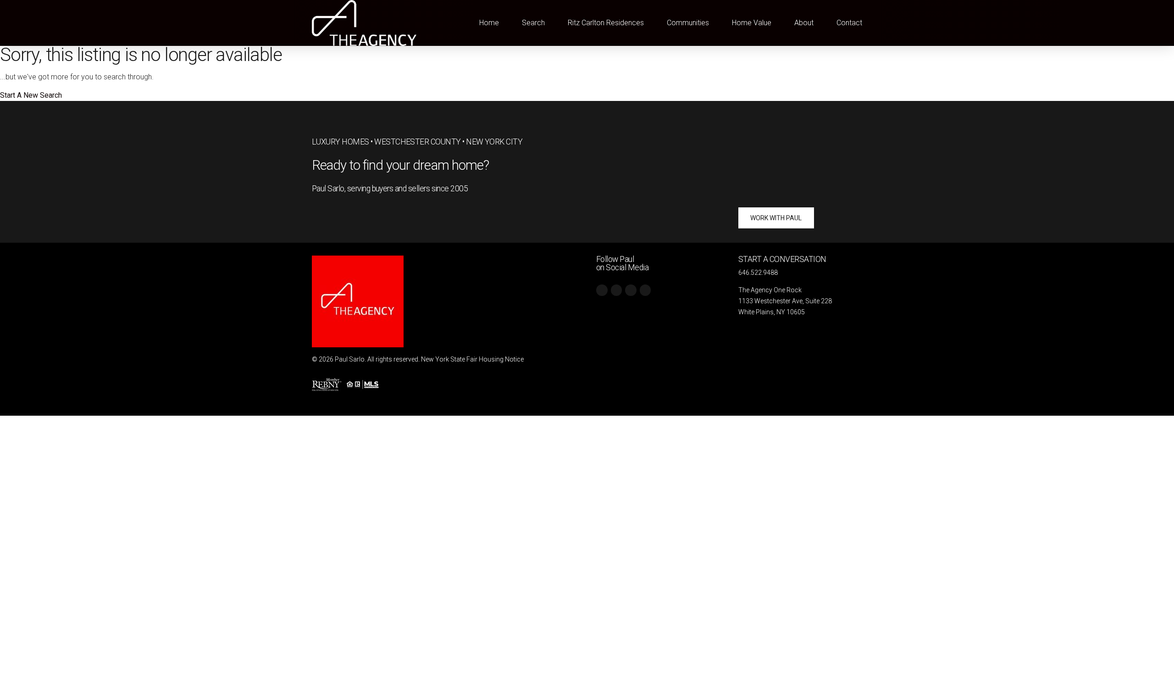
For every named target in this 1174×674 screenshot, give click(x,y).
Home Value (751, 22)
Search (533, 22)
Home (489, 22)
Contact (849, 22)
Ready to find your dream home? (400, 165)
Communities (688, 22)
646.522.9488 (758, 272)
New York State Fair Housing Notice (472, 359)
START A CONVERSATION (782, 259)
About (804, 22)
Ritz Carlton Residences (606, 22)
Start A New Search (31, 95)
